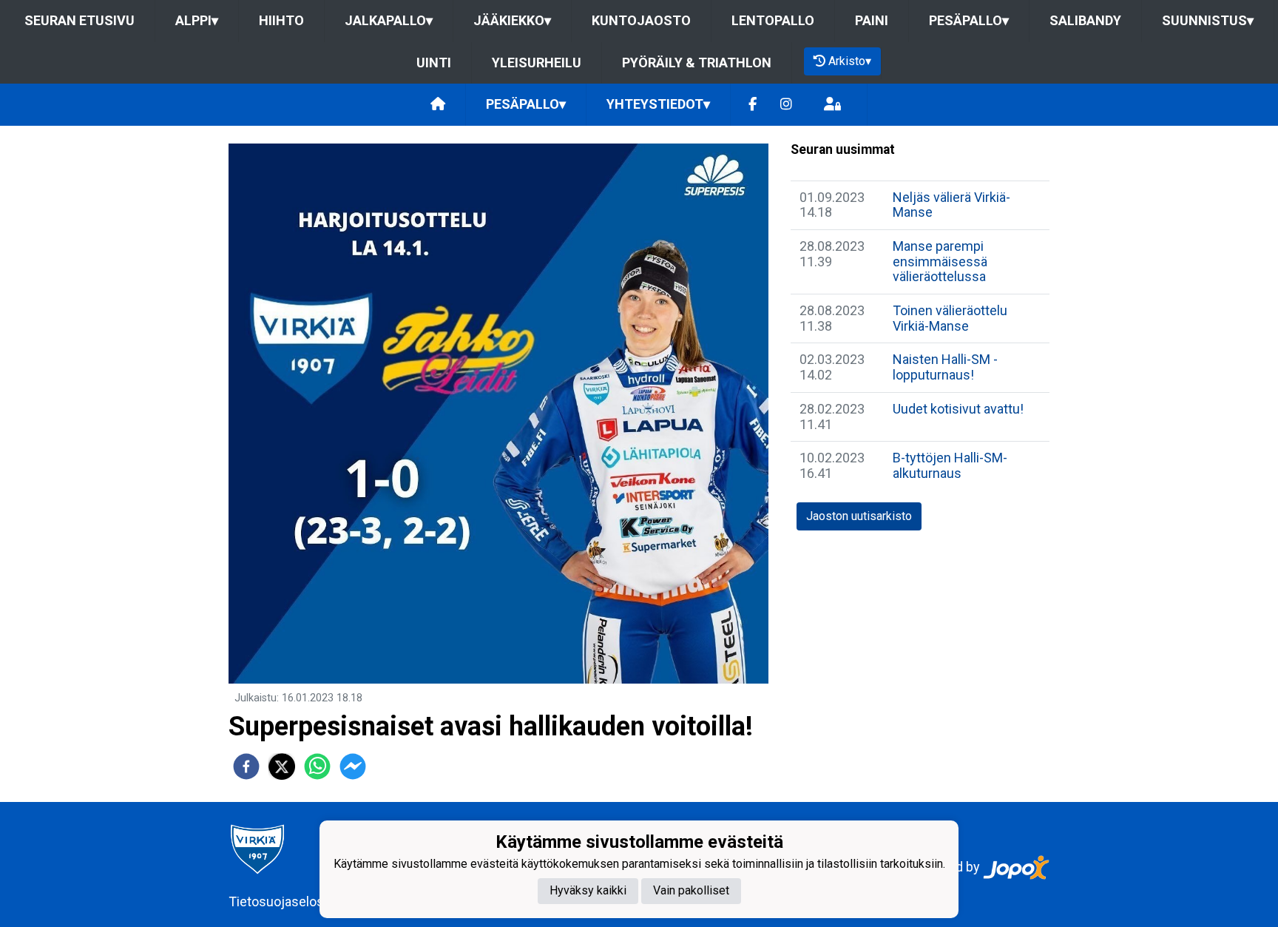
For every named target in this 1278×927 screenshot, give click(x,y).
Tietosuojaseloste (282, 901)
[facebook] (246, 766)
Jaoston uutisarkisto (859, 516)
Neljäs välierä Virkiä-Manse (951, 204)
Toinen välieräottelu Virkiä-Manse (950, 318)
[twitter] (281, 766)
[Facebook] (752, 105)
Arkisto (849, 61)
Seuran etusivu (79, 20)
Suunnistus (1208, 20)
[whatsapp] (317, 766)
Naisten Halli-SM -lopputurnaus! (945, 366)
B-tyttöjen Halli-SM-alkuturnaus (950, 465)
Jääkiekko (512, 20)
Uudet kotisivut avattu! (958, 409)
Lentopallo (772, 20)
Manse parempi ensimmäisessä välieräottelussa (940, 261)
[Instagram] (786, 105)
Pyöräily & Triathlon (696, 62)
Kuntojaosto (641, 20)
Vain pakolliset (691, 890)
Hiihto (281, 20)
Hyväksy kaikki (588, 890)
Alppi (196, 20)
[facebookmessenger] (352, 766)
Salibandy (1085, 20)
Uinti (433, 62)
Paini (871, 20)
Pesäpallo (969, 20)
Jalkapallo (389, 20)
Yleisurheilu (536, 62)
